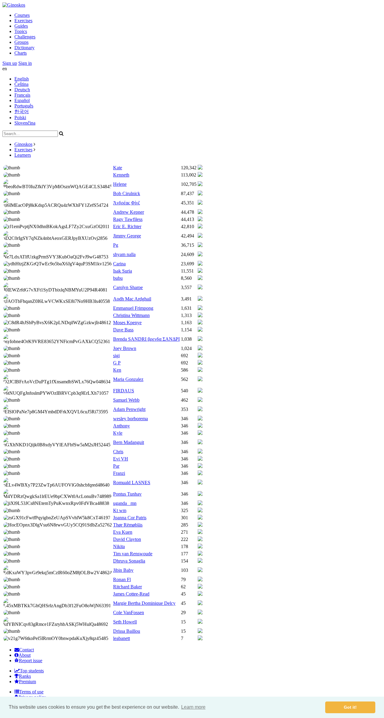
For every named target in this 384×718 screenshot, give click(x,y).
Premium (27, 681)
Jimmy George (127, 235)
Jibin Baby (123, 570)
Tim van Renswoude (132, 553)
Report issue (30, 660)
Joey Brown (124, 348)
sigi (116, 355)
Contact (26, 649)
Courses (22, 15)
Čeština (21, 84)
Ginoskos (23, 144)
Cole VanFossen (128, 612)
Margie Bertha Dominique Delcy (144, 603)
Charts (20, 53)
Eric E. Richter (127, 226)
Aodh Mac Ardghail (132, 298)
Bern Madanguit (128, 442)
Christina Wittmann (131, 315)
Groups (21, 42)
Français (22, 95)
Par (116, 466)
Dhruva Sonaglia (129, 560)
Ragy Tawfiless (127, 219)
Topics (20, 31)
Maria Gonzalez (128, 379)
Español (22, 100)
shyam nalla (124, 254)
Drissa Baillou (126, 631)
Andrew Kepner (128, 212)
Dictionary (24, 47)
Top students (32, 670)
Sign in (25, 63)
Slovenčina (24, 122)
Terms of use (31, 691)
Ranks (25, 676)
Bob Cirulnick (126, 193)
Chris (118, 451)
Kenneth (121, 174)
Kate (117, 167)
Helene (120, 184)
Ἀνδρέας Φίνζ (126, 202)
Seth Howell (125, 621)
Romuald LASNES (131, 482)
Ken (117, 370)
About (25, 655)
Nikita (119, 546)
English (21, 78)
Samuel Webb (126, 400)
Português (23, 105)
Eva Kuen (122, 532)
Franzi (119, 473)
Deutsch (22, 89)
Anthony (121, 425)
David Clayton (127, 539)
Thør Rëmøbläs (127, 524)
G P (117, 362)
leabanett (121, 638)
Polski (20, 117)
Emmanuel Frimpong (133, 308)
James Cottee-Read (131, 593)
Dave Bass (123, 329)
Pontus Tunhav (127, 493)
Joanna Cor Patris (129, 517)
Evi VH (120, 458)
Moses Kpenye (127, 322)
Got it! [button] (350, 707)
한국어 (21, 111)
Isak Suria (122, 270)
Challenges (24, 36)
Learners (22, 155)
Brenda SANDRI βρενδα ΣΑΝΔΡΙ (146, 339)
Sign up (9, 63)
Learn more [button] (193, 707)
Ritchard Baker (127, 586)
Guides (21, 26)
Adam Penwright (129, 409)
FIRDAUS (123, 390)
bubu (118, 278)
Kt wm (119, 510)
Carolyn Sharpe (128, 287)
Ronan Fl (122, 579)
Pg (115, 245)
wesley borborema (130, 418)
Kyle (117, 433)
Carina (119, 263)
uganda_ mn (124, 503)
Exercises (23, 20)
